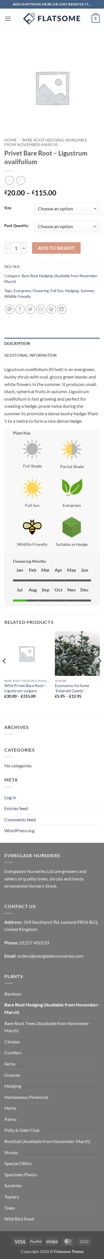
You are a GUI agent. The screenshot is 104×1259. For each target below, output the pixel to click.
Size (7, 208)
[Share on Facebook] (20, 309)
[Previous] (4, 672)
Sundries (13, 1185)
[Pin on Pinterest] (51, 309)
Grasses (12, 1075)
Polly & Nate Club (22, 1130)
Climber (12, 1041)
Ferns (9, 1063)
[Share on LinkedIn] (61, 309)
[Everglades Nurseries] (52, 19)
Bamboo (12, 993)
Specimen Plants (20, 1174)
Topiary (11, 1196)
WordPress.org (19, 830)
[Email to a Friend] (41, 309)
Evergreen (22, 290)
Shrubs (11, 1152)
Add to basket (56, 248)
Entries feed (16, 808)
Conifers (12, 1052)
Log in (10, 797)
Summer (87, 290)
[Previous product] (20, 180)
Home (10, 140)
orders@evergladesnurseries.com (50, 956)
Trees (9, 1207)
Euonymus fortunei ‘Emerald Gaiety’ (72, 688)
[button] (7, 18)
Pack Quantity (16, 226)
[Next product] (9, 180)
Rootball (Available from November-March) (47, 1141)
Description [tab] (17, 343)
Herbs (10, 1108)
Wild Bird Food (19, 1218)
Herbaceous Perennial (26, 1097)
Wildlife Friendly (17, 296)
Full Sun (57, 290)
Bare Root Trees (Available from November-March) (47, 1027)
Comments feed (20, 819)
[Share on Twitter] (30, 309)
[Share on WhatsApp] (9, 309)
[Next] (99, 672)
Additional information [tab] (30, 355)
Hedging (72, 290)
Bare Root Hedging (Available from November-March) (45, 142)
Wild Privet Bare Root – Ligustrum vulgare (25, 688)
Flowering (41, 290)
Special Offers (18, 1163)
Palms (10, 1119)
